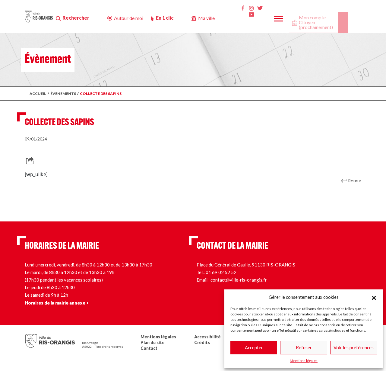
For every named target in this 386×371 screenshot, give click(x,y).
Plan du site (153, 342)
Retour (354, 180)
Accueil (38, 93)
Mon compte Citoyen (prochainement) (316, 22)
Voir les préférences (354, 347)
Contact (149, 348)
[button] (374, 297)
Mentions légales (304, 360)
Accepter (254, 347)
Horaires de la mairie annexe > (57, 302)
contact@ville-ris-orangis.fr (238, 279)
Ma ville (206, 18)
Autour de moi (128, 18)
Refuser (304, 347)
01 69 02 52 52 (221, 272)
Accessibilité (207, 336)
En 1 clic (164, 18)
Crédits (202, 342)
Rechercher (75, 18)
